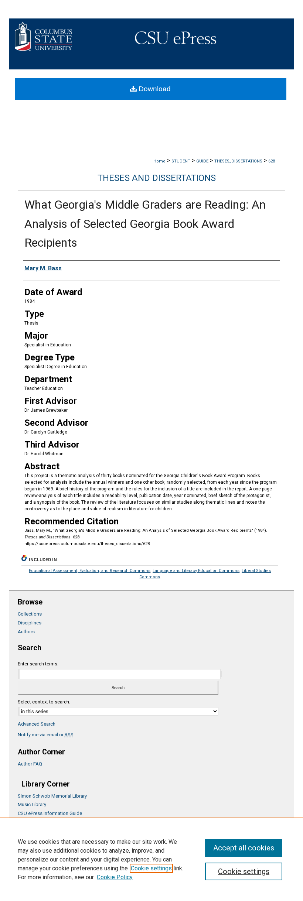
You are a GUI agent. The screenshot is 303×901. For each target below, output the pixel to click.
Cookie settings (151, 868)
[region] (151, 859)
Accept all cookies (243, 847)
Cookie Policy (115, 877)
